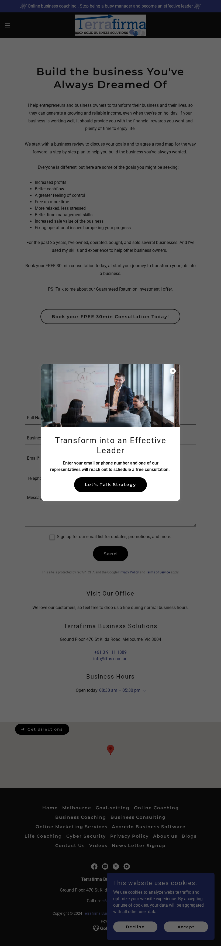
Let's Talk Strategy (110, 484)
